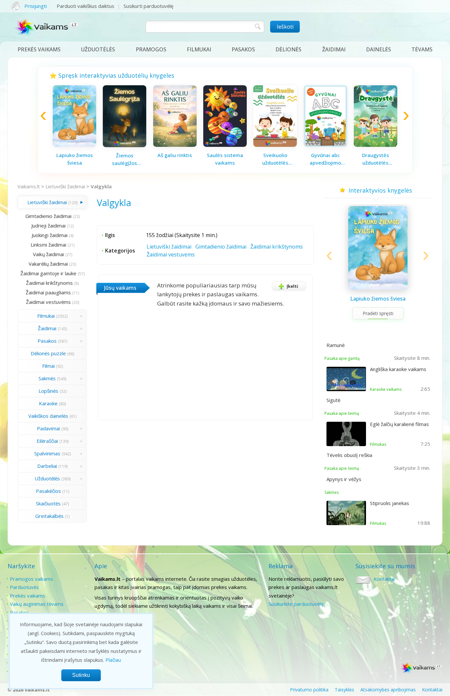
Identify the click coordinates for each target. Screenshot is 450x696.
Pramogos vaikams (31, 579)
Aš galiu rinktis (174, 155)
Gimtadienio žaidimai (48, 216)
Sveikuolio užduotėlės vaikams (275, 159)
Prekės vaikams (39, 49)
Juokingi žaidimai (50, 235)
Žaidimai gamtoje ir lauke (48, 273)
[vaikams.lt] (47, 29)
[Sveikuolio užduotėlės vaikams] (275, 145)
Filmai (48, 365)
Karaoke (48, 403)
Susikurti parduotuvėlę (148, 6)
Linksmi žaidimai (48, 244)
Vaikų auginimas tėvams (37, 604)
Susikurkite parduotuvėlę (295, 604)
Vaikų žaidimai (48, 254)
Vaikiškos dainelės (48, 416)
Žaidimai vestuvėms (48, 302)
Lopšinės (48, 391)
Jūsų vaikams (120, 287)
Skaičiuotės (48, 503)
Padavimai (48, 428)
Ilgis (110, 235)
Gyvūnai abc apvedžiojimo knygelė (325, 159)
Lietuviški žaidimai (65, 186)
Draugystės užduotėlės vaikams (375, 159)
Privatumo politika (309, 689)
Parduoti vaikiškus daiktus (85, 6)
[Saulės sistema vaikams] (225, 145)
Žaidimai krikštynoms (49, 283)
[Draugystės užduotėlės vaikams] (375, 145)
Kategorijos (120, 250)
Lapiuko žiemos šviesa (74, 159)
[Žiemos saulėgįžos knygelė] (124, 145)
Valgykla (101, 186)
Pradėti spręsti (378, 313)
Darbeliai (47, 466)
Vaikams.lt (28, 186)
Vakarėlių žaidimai (48, 263)
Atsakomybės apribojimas (388, 689)
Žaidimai (334, 49)
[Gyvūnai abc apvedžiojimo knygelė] (325, 145)
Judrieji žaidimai (48, 225)
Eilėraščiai (47, 441)
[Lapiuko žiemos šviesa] (74, 145)
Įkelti (292, 286)
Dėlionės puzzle (48, 353)
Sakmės (47, 378)
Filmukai (199, 49)
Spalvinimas (47, 453)
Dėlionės (288, 49)
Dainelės (378, 49)
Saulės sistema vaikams (225, 159)
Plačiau (113, 659)
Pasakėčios (48, 491)
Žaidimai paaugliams (48, 292)
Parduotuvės (24, 587)
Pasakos (243, 49)
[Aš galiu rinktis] (175, 145)
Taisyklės (344, 689)
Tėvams (422, 49)
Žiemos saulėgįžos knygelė (124, 159)
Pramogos (151, 49)
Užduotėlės (98, 49)
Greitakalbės (49, 516)
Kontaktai (384, 579)
